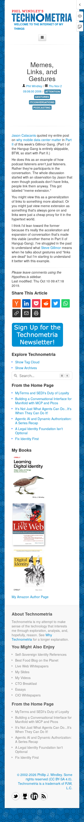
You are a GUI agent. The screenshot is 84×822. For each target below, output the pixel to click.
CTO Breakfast (26, 683)
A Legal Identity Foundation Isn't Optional (39, 430)
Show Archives (26, 367)
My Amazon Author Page (30, 596)
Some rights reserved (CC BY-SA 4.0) (49, 776)
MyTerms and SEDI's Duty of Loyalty (42, 393)
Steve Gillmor (51, 247)
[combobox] (42, 375)
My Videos (23, 677)
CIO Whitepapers (28, 695)
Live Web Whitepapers (32, 666)
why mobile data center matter (38, 139)
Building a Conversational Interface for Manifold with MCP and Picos (43, 400)
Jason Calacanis (24, 135)
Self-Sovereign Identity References (40, 654)
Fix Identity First (27, 438)
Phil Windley (34, 86)
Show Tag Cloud (27, 362)
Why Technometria (32, 637)
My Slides (22, 672)
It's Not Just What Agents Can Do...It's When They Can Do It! (43, 410)
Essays (20, 689)
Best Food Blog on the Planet (36, 660)
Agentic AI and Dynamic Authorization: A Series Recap (43, 420)
